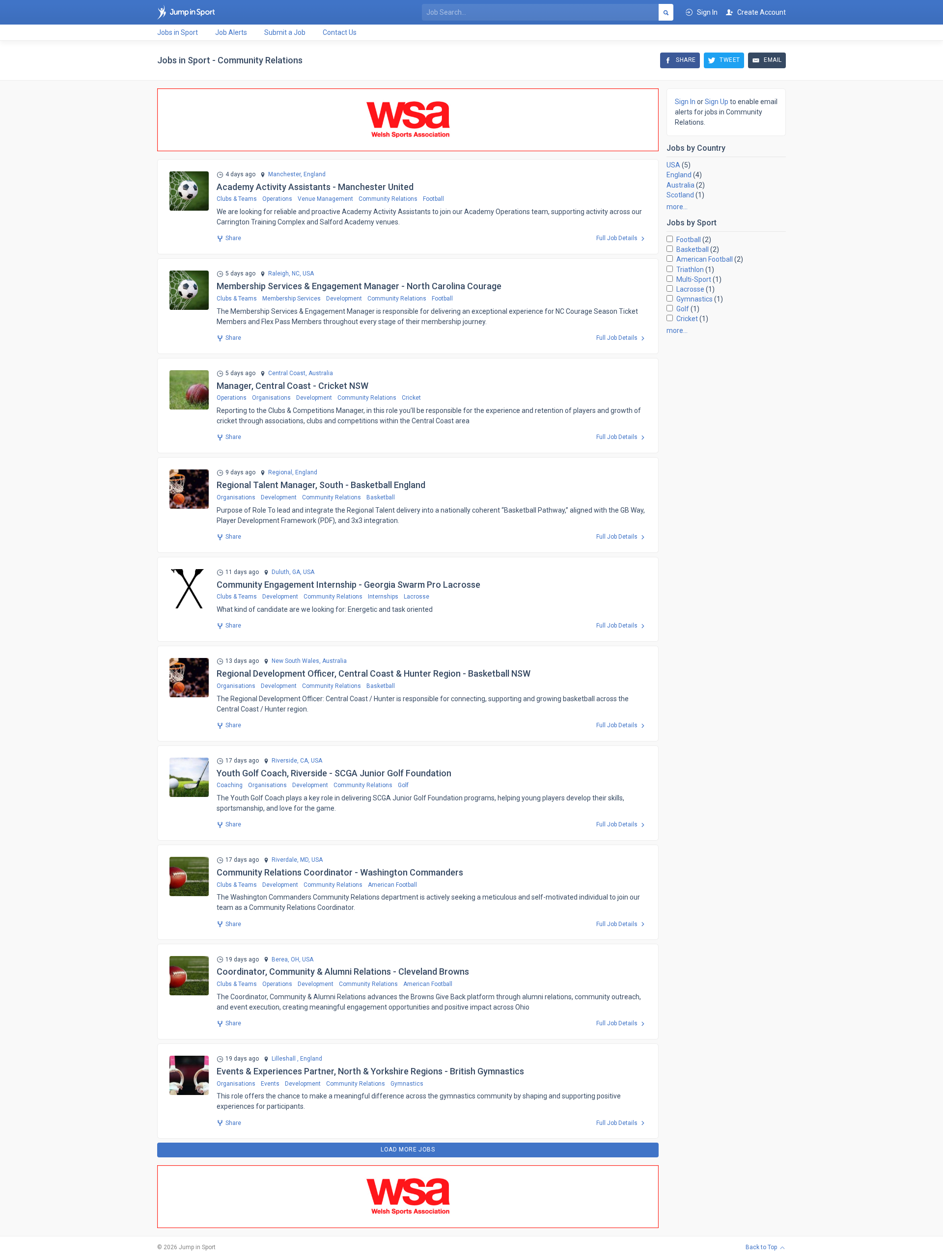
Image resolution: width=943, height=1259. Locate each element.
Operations (277, 198)
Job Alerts (231, 32)
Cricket (411, 397)
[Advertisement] (726, 489)
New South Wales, (296, 661)
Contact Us (340, 32)
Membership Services (291, 298)
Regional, (281, 472)
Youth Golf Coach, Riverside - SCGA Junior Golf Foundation (334, 773)
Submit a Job (284, 32)
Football (433, 198)
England (679, 175)
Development (344, 298)
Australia (680, 185)
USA (673, 165)
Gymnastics (406, 1083)
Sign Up (716, 102)
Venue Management (325, 198)
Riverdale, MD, (291, 860)
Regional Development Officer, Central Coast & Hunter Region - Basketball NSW (373, 673)
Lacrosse (416, 596)
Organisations (271, 397)
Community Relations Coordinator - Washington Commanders (340, 872)
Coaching (230, 785)
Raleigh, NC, (284, 274)
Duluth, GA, (287, 572)
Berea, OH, (286, 960)
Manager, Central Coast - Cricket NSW (292, 386)
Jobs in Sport (177, 32)
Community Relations (388, 198)
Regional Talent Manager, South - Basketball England (321, 485)
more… (677, 207)
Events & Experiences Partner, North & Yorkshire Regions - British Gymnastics (370, 1071)
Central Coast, (287, 373)
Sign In (685, 102)
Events (270, 1083)
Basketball (380, 497)
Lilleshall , (285, 1059)
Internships (383, 596)
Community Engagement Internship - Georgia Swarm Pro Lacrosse (348, 584)
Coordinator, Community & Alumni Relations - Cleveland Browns (343, 971)
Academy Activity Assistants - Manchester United (315, 187)
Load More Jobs (408, 1149)
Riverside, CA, (290, 761)
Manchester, (285, 174)
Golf (403, 785)
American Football (392, 884)
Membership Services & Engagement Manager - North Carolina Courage (359, 286)
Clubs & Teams (237, 198)
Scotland (680, 195)
